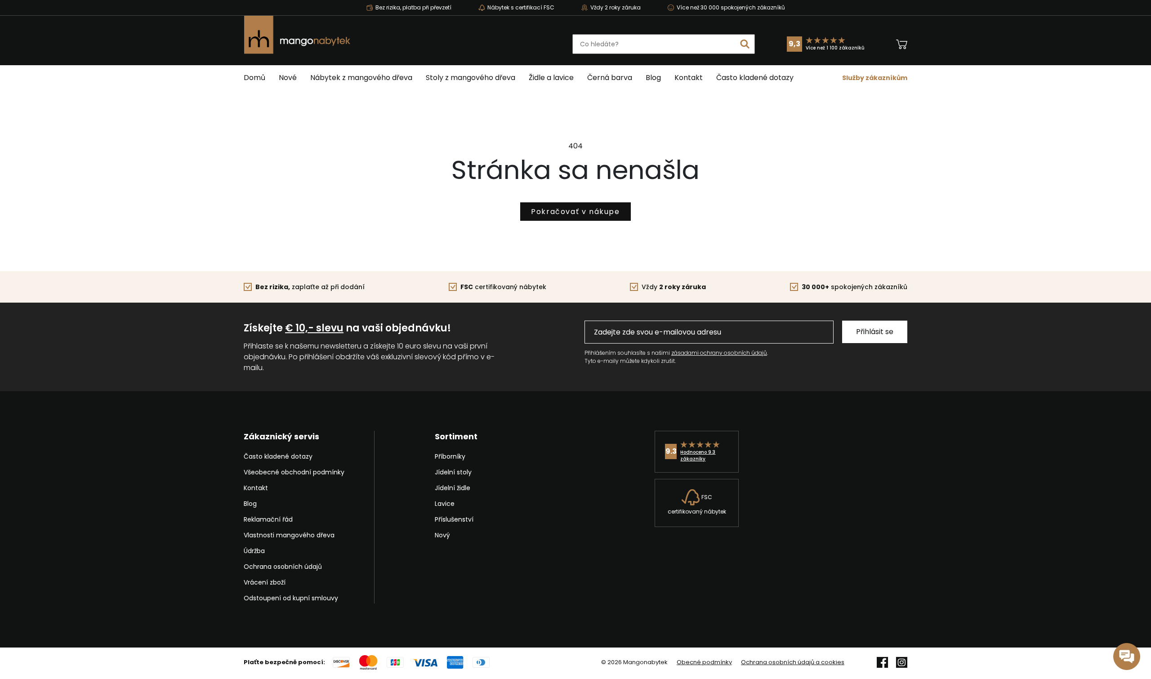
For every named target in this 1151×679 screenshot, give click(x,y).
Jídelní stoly (453, 472)
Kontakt (688, 77)
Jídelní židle (452, 487)
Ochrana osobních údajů (283, 566)
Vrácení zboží (265, 582)
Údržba (254, 550)
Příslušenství (454, 519)
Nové (288, 77)
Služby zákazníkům (874, 77)
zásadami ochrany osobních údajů (719, 353)
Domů (254, 77)
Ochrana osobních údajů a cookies (792, 662)
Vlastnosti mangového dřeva (289, 535)
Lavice (445, 503)
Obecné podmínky (704, 662)
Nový (442, 535)
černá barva (609, 77)
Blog (653, 77)
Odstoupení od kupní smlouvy (291, 598)
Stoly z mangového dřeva (470, 77)
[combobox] (663, 44)
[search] (745, 44)
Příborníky (450, 456)
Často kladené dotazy (755, 77)
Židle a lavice (551, 77)
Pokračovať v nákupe (575, 211)
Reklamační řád (268, 519)
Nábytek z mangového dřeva (361, 77)
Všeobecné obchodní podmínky (294, 472)
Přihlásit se (874, 331)
